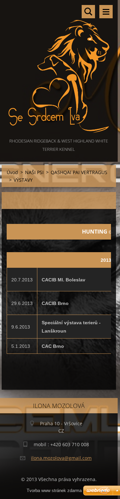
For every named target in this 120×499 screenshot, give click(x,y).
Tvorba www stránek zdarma (54, 490)
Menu (106, 11)
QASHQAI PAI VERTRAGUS (79, 172)
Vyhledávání (88, 11)
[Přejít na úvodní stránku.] (59, 68)
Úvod (12, 172)
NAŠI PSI (34, 172)
